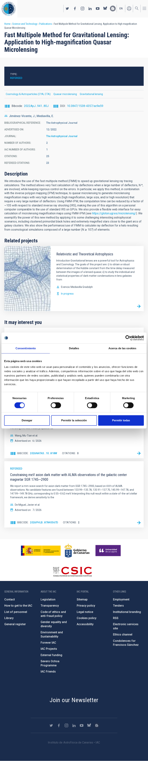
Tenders (118, 605)
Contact (9, 599)
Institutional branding (127, 612)
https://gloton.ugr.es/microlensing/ (114, 213)
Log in (129, 8)
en (121, 8)
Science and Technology (24, 23)
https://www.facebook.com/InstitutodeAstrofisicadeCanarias (75, 8)
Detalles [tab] (74, 348)
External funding (51, 655)
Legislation (48, 599)
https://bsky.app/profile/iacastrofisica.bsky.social (105, 8)
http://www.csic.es (72, 572)
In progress (67, 293)
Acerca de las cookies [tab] (122, 348)
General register (15, 624)
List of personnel (15, 612)
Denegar (27, 420)
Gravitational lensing (91, 94)
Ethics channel (122, 634)
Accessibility (85, 624)
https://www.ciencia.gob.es (41, 550)
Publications (45, 23)
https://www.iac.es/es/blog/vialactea (113, 8)
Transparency (50, 605)
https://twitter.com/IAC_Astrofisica (67, 8)
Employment (121, 599)
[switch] (56, 405)
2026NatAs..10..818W (43, 453)
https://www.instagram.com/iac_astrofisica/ (82, 8)
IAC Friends (48, 671)
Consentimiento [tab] (26, 348)
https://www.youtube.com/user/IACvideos (97, 8)
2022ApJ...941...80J (36, 106)
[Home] (8, 9)
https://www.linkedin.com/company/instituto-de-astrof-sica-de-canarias (90, 8)
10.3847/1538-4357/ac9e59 (85, 106)
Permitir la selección (74, 420)
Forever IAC (48, 642)
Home (7, 23)
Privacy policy (86, 605)
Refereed (16, 78)
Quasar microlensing (65, 94)
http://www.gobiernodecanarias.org (77, 550)
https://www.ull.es (108, 550)
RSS (115, 618)
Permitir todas (121, 420)
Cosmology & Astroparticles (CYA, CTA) (28, 94)
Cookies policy (86, 618)
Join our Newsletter (74, 700)
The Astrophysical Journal (61, 136)
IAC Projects (49, 648)
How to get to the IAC (18, 605)
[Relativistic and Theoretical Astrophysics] (139, 306)
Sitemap (82, 599)
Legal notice (85, 612)
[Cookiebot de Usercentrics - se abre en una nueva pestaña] (128, 338)
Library (9, 618)
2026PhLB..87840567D (44, 522)
